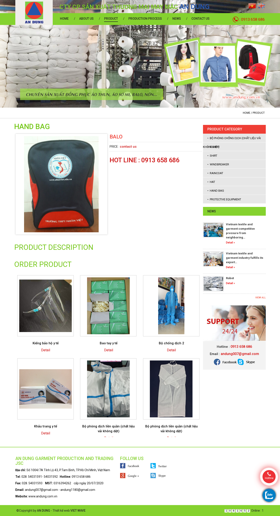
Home (64, 18)
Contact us (200, 18)
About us (86, 18)
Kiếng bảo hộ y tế (46, 343)
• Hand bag (215, 190)
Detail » (230, 242)
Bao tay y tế (108, 343)
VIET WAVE (78, 510)
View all (260, 297)
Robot (230, 278)
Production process (145, 18)
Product (111, 18)
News (176, 18)
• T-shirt (213, 147)
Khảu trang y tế (45, 426)
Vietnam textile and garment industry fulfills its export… (244, 258)
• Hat (211, 182)
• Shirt (212, 155)
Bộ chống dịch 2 (171, 343)
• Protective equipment (224, 199)
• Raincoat (215, 173)
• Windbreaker (218, 164)
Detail (45, 350)
